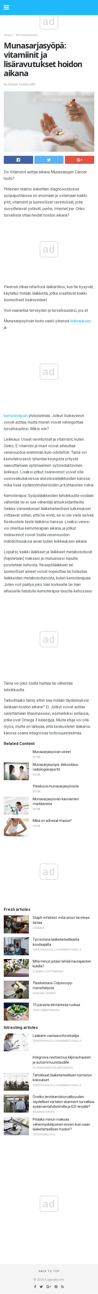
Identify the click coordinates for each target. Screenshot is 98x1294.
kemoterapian (16, 415)
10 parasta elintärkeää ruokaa (56, 1005)
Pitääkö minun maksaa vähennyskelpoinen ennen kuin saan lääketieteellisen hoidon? (61, 1124)
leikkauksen (80, 321)
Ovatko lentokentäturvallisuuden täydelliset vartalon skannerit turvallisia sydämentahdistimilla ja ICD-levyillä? (63, 1102)
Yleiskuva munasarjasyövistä (56, 786)
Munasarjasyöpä (26, 35)
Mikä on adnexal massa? (52, 821)
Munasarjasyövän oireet (52, 752)
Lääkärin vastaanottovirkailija (56, 1036)
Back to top (49, 1271)
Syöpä (8, 35)
